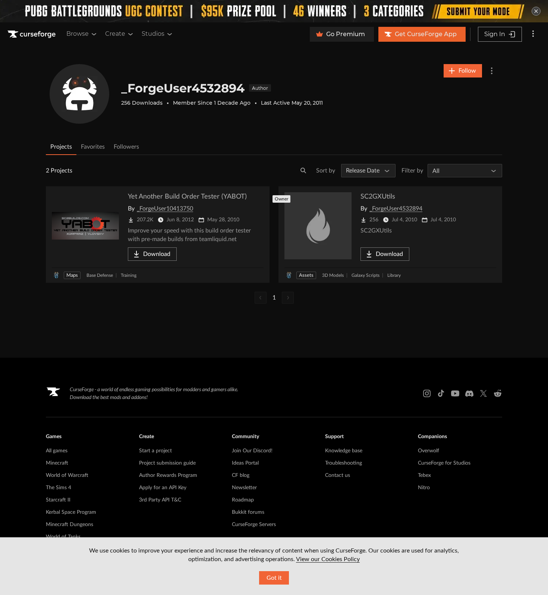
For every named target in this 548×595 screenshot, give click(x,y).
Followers (126, 147)
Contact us (337, 475)
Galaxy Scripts (365, 275)
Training (128, 275)
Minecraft (57, 463)
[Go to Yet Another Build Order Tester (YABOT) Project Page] (158, 234)
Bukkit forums (248, 512)
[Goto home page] (32, 34)
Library (394, 275)
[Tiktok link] (441, 393)
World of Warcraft (67, 475)
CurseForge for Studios (444, 463)
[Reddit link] (497, 393)
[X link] (483, 393)
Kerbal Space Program (71, 512)
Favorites (93, 147)
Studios (153, 33)
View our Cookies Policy (328, 559)
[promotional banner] (274, 11)
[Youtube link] (455, 393)
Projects (61, 147)
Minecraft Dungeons (69, 524)
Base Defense (99, 275)
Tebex (424, 475)
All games (56, 450)
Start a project (155, 450)
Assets (306, 275)
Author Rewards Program (168, 475)
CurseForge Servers (254, 524)
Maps (72, 275)
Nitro (424, 487)
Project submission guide (167, 463)
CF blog (240, 475)
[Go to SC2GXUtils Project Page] (390, 234)
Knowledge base (343, 450)
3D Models (333, 275)
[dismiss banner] (536, 11)
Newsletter (244, 487)
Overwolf (428, 450)
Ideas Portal (245, 463)
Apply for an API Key (162, 487)
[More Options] (491, 70)
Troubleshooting (343, 463)
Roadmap (243, 500)
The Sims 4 (58, 487)
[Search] (303, 170)
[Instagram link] (426, 393)
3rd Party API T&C (160, 500)
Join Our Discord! (252, 450)
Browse (77, 33)
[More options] (533, 34)
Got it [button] (274, 578)
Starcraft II (58, 500)
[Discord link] (469, 393)
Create (115, 33)
